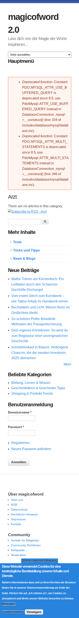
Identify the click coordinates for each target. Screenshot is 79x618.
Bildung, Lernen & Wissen (30, 383)
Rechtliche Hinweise (24, 514)
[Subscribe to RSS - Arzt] (27, 211)
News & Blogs (24, 258)
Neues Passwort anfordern (31, 449)
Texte (17, 242)
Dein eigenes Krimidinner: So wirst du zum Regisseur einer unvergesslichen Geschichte (39, 335)
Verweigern (34, 612)
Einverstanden (13, 612)
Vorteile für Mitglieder (25, 540)
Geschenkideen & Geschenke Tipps (38, 388)
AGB (14, 504)
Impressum (18, 519)
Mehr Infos (9, 604)
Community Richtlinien (26, 545)
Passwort (16, 427)
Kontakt (16, 524)
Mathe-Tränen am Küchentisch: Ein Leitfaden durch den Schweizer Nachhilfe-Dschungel (37, 284)
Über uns (17, 499)
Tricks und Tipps (26, 250)
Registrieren (20, 443)
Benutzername (20, 412)
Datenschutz (19, 509)
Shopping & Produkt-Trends (32, 393)
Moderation (18, 555)
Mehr (67, 364)
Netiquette (18, 550)
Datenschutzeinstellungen (39, 560)
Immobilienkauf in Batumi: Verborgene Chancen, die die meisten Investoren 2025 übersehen (39, 352)
